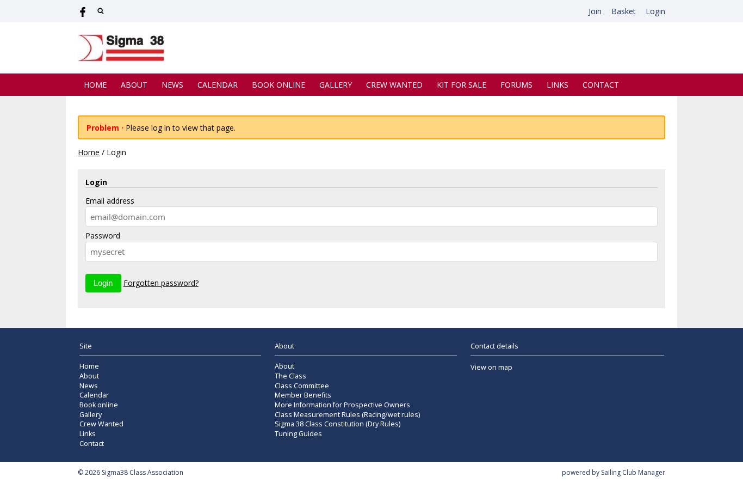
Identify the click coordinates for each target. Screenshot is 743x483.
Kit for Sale (461, 85)
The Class (290, 376)
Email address (109, 200)
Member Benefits (303, 395)
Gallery (335, 85)
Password (102, 235)
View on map (491, 367)
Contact (601, 85)
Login (655, 11)
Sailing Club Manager (633, 472)
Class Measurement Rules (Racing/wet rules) (347, 414)
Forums (516, 85)
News (172, 85)
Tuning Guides (298, 433)
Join (595, 11)
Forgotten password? (161, 283)
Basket (623, 11)
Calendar (217, 85)
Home (95, 85)
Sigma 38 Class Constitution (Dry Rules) (337, 424)
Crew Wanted (394, 85)
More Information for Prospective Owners (342, 404)
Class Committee (302, 385)
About (134, 85)
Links (557, 85)
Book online (278, 85)
